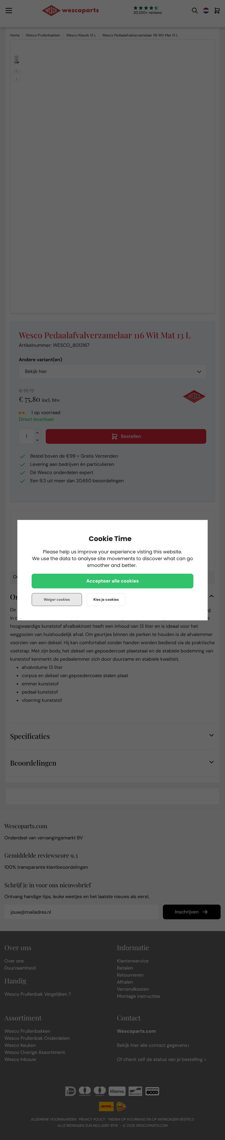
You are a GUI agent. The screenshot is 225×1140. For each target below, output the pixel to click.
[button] (112, 581)
